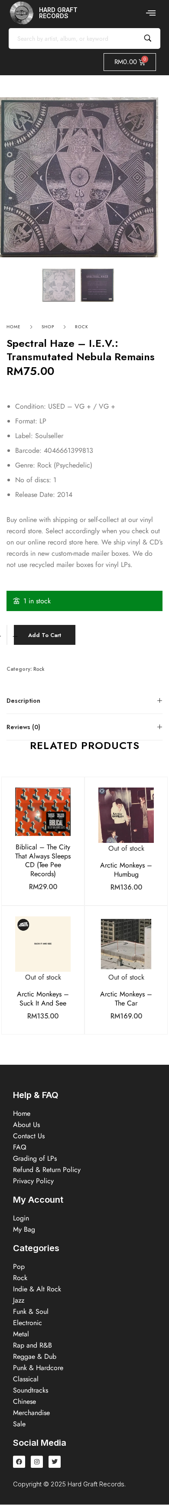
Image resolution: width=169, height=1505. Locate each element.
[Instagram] (37, 1462)
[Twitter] (55, 1462)
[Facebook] (19, 1462)
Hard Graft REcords (58, 12)
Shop (48, 326)
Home (13, 326)
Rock (81, 326)
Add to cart (44, 635)
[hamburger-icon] (150, 13)
